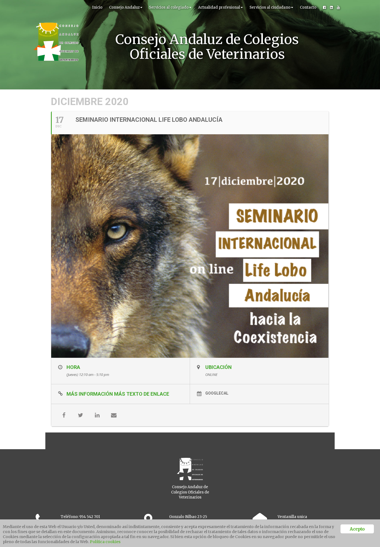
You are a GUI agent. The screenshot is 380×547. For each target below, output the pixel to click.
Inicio (97, 7)
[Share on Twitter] (80, 415)
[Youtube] (338, 7)
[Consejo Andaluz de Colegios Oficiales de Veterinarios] (56, 7)
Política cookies (105, 541)
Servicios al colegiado (169, 7)
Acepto (357, 529)
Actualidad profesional (219, 7)
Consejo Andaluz (124, 7)
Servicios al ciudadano (270, 7)
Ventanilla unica (292, 516)
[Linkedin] (331, 7)
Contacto (308, 7)
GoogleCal (216, 393)
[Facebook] (324, 7)
